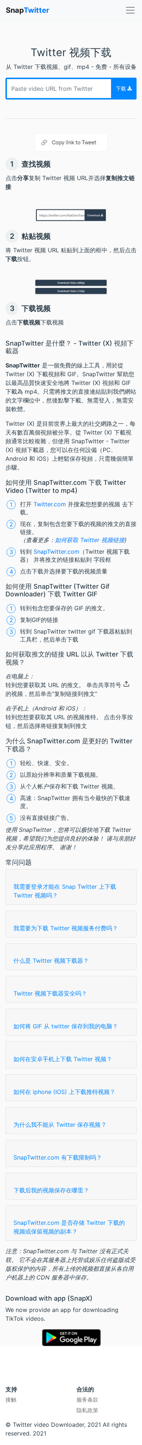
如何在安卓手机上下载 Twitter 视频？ (62, 1059)
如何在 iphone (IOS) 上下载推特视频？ (64, 1091)
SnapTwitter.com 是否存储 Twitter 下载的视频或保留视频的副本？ (69, 1227)
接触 (10, 1399)
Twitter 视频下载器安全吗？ (50, 993)
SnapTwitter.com (56, 551)
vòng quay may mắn (29, 1375)
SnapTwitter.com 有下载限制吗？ (57, 1157)
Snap (27, 10)
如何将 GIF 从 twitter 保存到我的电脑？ (65, 1026)
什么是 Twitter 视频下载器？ (51, 960)
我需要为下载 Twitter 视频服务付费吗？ (65, 928)
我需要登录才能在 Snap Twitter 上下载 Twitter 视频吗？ (64, 891)
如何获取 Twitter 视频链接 (90, 540)
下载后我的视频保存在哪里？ (51, 1190)
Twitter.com (49, 504)
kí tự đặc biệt (82, 1375)
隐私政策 (87, 1410)
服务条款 (87, 1399)
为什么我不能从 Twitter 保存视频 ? (59, 1124)
